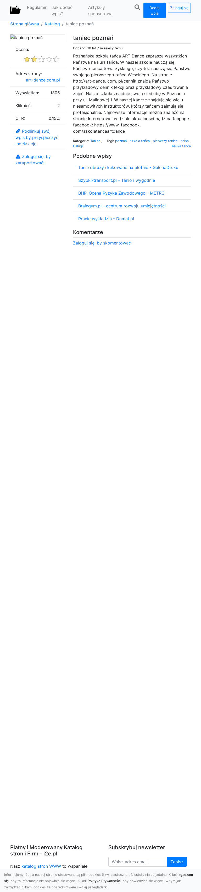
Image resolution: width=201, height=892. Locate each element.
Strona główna (24, 23)
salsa (185, 141)
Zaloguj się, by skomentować (102, 243)
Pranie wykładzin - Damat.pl (106, 218)
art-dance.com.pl (43, 80)
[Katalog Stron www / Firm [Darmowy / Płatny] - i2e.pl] (15, 10)
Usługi (78, 146)
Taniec (95, 141)
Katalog (52, 23)
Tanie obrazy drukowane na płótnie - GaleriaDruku (128, 167)
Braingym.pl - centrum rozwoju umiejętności (122, 205)
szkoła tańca (140, 141)
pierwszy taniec (165, 141)
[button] (137, 7)
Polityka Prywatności (104, 881)
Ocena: (22, 49)
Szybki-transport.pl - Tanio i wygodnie (116, 180)
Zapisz (176, 861)
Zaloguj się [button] (179, 7)
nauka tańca (181, 146)
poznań (121, 141)
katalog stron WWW (41, 866)
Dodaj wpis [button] (154, 10)
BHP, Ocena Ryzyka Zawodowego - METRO (121, 193)
